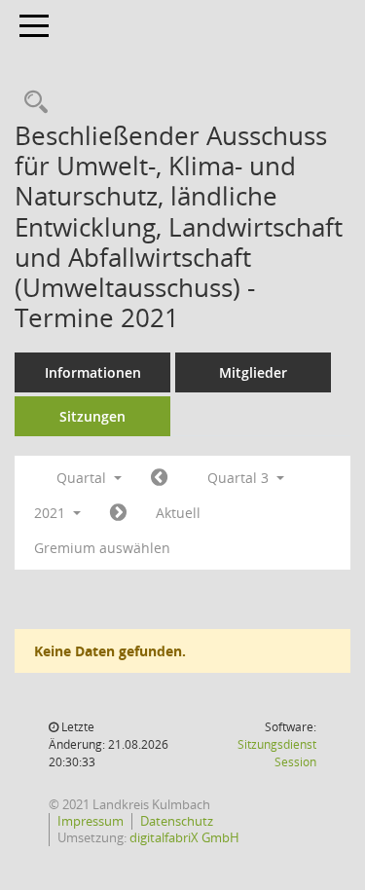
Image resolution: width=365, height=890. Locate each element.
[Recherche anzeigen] (31, 103)
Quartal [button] (83, 477)
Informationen (93, 372)
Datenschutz (176, 821)
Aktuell (178, 512)
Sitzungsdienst (276, 753)
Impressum (90, 821)
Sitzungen (92, 416)
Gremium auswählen (102, 547)
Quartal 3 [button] (240, 477)
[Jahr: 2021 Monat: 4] (159, 478)
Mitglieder (253, 372)
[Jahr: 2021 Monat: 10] (118, 513)
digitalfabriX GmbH (184, 837)
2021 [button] (51, 512)
